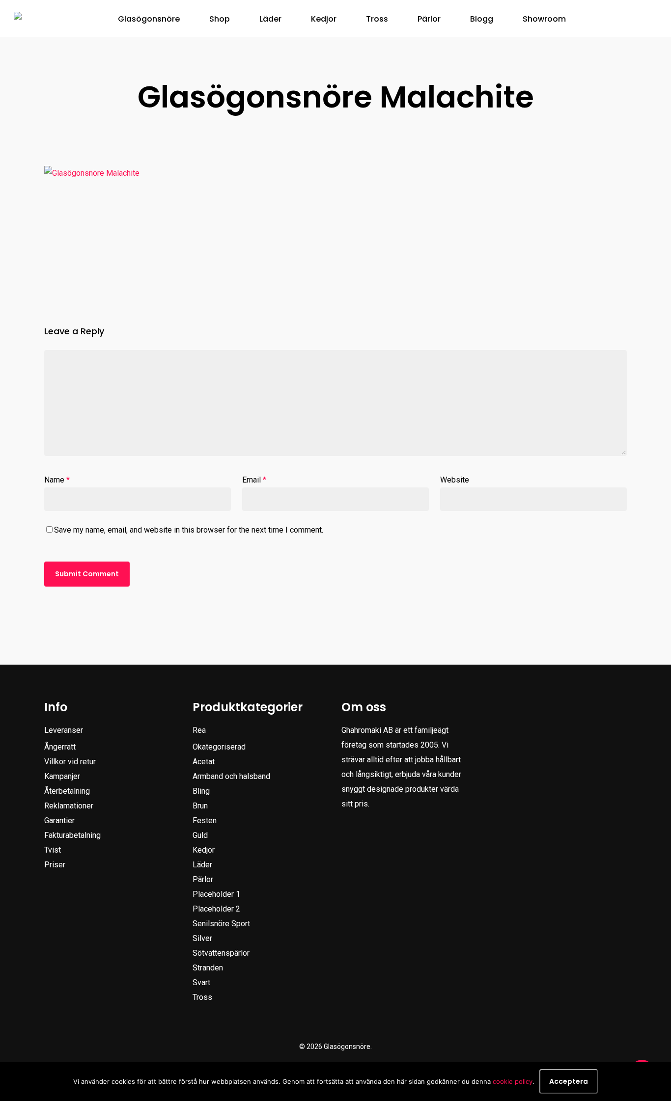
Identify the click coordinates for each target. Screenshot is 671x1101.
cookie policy (512, 1081)
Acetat (204, 761)
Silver (202, 938)
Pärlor (203, 879)
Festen (205, 820)
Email (254, 479)
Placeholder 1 (216, 894)
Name (57, 479)
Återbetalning (67, 791)
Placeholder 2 (216, 908)
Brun (200, 805)
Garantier (59, 820)
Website (454, 479)
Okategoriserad (219, 747)
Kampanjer (62, 776)
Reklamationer (68, 805)
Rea (199, 730)
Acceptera (568, 1081)
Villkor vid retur (70, 761)
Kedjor (204, 850)
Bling (201, 791)
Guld (200, 835)
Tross (202, 997)
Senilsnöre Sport (221, 923)
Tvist (52, 850)
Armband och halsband (231, 776)
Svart (201, 982)
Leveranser (63, 730)
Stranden (208, 967)
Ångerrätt (60, 747)
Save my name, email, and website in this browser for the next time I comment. (188, 530)
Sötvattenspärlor (221, 953)
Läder (202, 864)
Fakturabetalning (72, 835)
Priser (54, 864)
